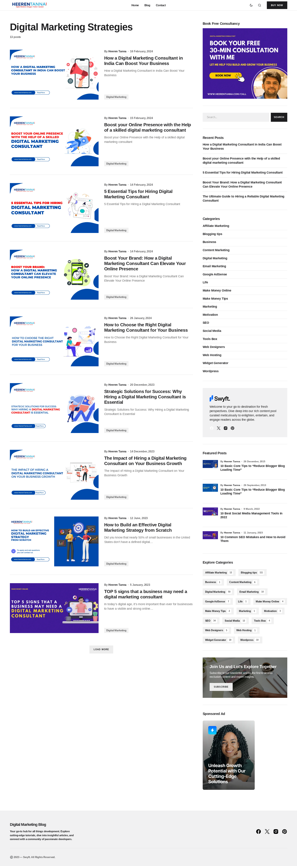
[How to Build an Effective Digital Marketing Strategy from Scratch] (54, 541)
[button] (251, 5)
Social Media (212, 331)
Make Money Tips (215, 298)
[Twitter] (218, 428)
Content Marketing (216, 250)
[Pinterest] (232, 428)
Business (209, 242)
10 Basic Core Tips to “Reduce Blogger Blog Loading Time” (252, 467)
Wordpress (211, 371)
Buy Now (277, 5)
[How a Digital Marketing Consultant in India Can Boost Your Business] (54, 75)
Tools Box (210, 339)
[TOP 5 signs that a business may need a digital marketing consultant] (54, 608)
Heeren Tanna (232, 461)
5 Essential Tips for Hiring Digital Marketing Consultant (243, 172)
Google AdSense (215, 274)
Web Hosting (212, 355)
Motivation (210, 314)
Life (205, 282)
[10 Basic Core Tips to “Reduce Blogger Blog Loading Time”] (210, 467)
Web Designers (214, 347)
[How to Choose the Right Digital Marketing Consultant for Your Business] (54, 341)
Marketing (210, 306)
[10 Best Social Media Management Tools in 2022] (210, 515)
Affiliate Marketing (216, 226)
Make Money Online (217, 290)
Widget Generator (215, 363)
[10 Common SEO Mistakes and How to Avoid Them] (210, 538)
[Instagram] (225, 428)
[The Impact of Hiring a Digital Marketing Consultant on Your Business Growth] (54, 475)
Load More (101, 649)
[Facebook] (211, 428)
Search (279, 117)
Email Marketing (214, 266)
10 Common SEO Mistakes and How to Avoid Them (252, 539)
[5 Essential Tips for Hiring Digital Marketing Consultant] (54, 208)
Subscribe (221, 687)
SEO (206, 322)
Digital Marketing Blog (28, 824)
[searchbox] (236, 117)
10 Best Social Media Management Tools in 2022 (251, 515)
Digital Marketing (116, 96)
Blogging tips (212, 234)
